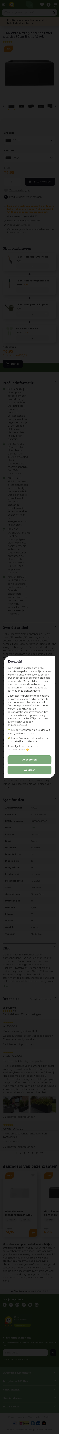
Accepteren (29, 759)
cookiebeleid (19, 724)
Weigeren (29, 769)
